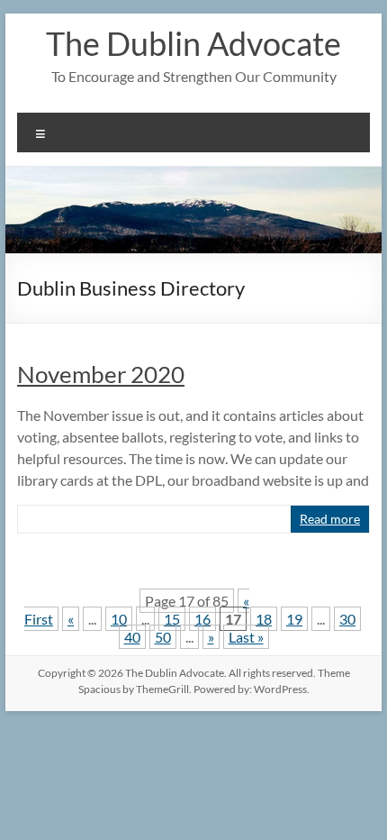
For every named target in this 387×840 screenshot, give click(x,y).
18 (264, 618)
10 (119, 618)
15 (172, 618)
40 (132, 636)
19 (294, 618)
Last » (246, 636)
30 (347, 618)
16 (202, 618)
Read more (330, 518)
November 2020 (100, 374)
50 (163, 636)
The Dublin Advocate (193, 43)
